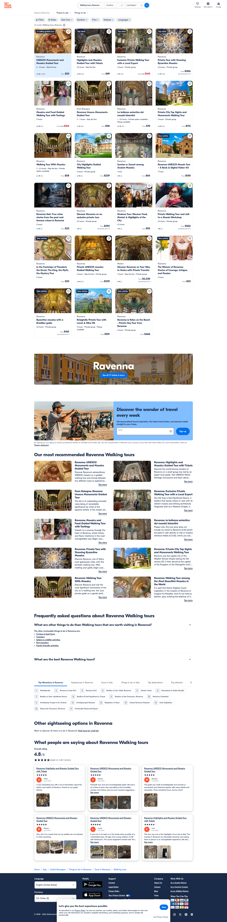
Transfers (40, 637)
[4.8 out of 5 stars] (42, 760)
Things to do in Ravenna (80, 869)
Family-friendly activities (47, 645)
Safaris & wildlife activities (48, 640)
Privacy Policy (114, 891)
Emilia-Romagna (57, 869)
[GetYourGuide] (8, 5)
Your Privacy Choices (117, 895)
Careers (157, 887)
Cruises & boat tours (45, 634)
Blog (156, 891)
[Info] (64, 25)
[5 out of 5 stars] (59, 775)
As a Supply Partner (179, 883)
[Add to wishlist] (68, 31)
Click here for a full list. (88, 731)
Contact (112, 883)
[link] (52, 53)
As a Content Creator (179, 887)
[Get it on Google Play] (92, 884)
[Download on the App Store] (92, 895)
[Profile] (218, 4)
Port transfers (42, 643)
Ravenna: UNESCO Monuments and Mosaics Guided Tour (110, 770)
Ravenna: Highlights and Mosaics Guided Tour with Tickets (57, 770)
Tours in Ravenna (102, 869)
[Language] (208, 4)
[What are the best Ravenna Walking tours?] (190, 659)
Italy (45, 869)
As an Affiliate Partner (180, 891)
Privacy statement (41, 445)
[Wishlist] (197, 4)
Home (37, 869)
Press (156, 895)
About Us (158, 883)
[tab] (50, 682)
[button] (52, 53)
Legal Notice (113, 887)
